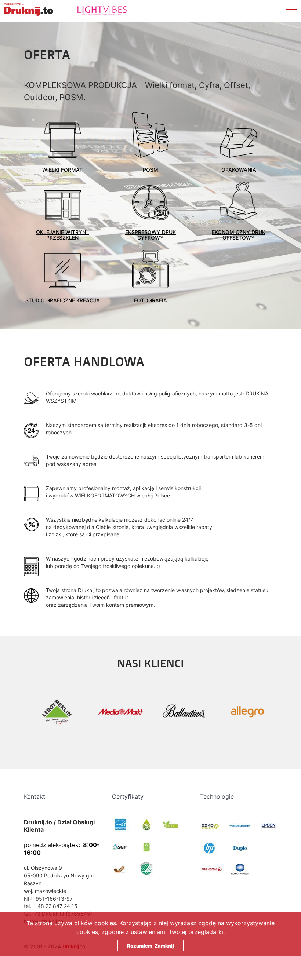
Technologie (217, 796)
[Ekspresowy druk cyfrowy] (150, 202)
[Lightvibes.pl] (89, 9)
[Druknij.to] (28, 9)
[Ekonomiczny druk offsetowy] (238, 201)
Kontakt (34, 796)
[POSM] (150, 135)
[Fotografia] (150, 269)
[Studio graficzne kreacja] (62, 270)
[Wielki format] (62, 140)
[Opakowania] (238, 143)
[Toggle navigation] (293, 8)
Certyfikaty (128, 796)
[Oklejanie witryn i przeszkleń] (62, 205)
